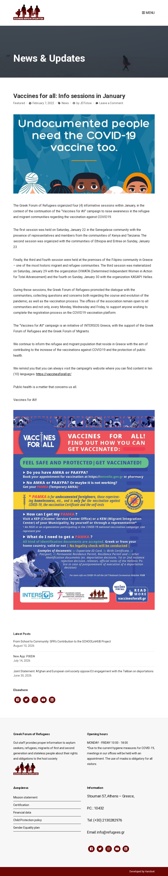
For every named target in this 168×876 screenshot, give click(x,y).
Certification (21, 805)
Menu (150, 13)
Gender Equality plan (26, 827)
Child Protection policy (27, 820)
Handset (150, 871)
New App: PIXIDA (24, 656)
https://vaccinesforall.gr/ (54, 374)
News (65, 103)
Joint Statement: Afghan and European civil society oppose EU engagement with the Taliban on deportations (83, 671)
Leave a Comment (111, 103)
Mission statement (25, 797)
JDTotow (86, 103)
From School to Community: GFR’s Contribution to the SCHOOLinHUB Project (62, 641)
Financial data (22, 812)
